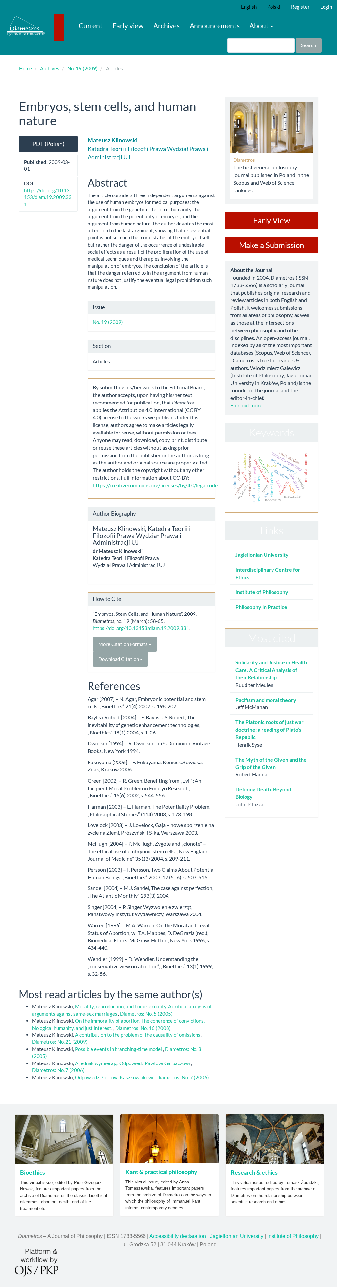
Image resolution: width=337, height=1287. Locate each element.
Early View (271, 220)
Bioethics (32, 1172)
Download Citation (119, 659)
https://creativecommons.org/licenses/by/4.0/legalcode (155, 485)
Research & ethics (254, 1172)
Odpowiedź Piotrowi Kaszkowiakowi (114, 1077)
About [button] (259, 25)
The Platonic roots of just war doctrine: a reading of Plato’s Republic (269, 729)
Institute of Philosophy (261, 592)
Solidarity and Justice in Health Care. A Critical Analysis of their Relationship (271, 669)
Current (91, 25)
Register (300, 7)
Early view (128, 25)
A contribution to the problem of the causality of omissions (138, 1035)
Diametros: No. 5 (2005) (146, 1014)
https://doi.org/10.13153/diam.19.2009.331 (48, 197)
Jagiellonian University (262, 555)
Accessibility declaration (177, 1236)
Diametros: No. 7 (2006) (58, 1070)
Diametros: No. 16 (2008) (143, 1028)
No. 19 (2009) (82, 68)
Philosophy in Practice (261, 607)
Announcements (215, 25)
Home (25, 68)
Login (326, 7)
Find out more (246, 405)
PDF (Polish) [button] (48, 143)
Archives (166, 25)
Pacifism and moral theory (265, 700)
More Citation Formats (123, 644)
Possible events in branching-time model (119, 1049)
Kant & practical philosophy (161, 1171)
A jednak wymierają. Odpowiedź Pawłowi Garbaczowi (133, 1063)
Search (308, 45)
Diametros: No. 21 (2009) (60, 1042)
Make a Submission (271, 245)
